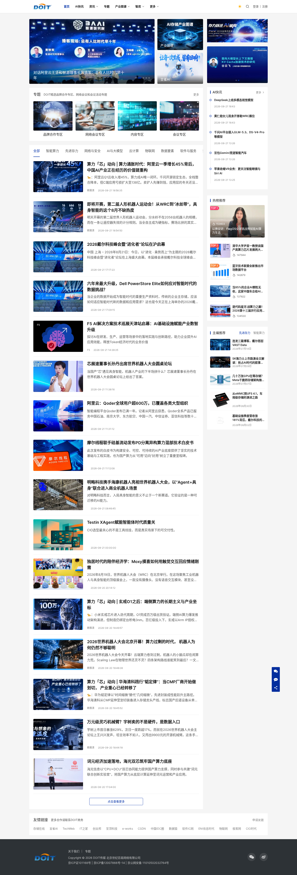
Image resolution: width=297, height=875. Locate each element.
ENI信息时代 (206, 828)
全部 (36, 151)
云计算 (134, 151)
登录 (256, 6)
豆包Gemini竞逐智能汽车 (230, 153)
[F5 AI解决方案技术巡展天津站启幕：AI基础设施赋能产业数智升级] (58, 336)
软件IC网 (188, 828)
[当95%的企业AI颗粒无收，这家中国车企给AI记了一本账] (220, 291)
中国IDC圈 (157, 828)
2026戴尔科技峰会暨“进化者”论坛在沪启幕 (126, 244)
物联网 (150, 151)
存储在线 (39, 828)
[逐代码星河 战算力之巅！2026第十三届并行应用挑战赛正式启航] (220, 312)
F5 (38, 324)
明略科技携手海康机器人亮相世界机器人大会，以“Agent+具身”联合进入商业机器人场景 (141, 485)
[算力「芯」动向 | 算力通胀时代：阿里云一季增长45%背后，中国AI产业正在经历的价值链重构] (58, 176)
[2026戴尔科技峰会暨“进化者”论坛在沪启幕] (58, 257)
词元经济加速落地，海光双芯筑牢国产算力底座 (129, 761)
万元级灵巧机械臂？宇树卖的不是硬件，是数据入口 (133, 722)
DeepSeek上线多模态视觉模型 (233, 100)
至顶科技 (111, 828)
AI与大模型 (115, 151)
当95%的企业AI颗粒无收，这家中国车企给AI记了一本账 (247, 292)
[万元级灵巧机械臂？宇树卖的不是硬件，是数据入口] (58, 734)
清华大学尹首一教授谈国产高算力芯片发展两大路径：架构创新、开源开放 (247, 250)
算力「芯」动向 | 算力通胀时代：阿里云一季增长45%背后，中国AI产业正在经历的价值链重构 (141, 167)
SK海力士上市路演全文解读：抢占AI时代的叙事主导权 (248, 363)
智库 (138, 6)
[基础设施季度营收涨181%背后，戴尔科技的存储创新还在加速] (220, 422)
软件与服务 (188, 151)
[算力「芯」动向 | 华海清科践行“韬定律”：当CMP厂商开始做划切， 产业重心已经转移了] (58, 694)
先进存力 (71, 151)
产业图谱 (120, 6)
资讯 (92, 6)
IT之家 (84, 828)
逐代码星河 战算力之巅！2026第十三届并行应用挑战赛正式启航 (248, 311)
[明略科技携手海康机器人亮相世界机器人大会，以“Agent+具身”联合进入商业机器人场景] (58, 494)
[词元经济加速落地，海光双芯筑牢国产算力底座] (58, 774)
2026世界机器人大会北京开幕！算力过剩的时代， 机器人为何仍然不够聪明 (141, 644)
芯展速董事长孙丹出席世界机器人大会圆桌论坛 (129, 363)
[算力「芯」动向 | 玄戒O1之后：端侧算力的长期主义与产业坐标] (58, 614)
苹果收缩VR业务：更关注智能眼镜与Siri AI (237, 172)
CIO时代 (251, 828)
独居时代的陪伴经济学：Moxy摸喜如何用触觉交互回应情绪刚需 (143, 564)
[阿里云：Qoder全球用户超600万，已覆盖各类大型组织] (58, 415)
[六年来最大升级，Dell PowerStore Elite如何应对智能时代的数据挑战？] (58, 296)
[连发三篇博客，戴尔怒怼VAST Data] (220, 345)
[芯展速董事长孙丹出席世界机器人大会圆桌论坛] (58, 376)
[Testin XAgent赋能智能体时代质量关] (58, 534)
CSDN (142, 828)
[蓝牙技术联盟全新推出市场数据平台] (220, 272)
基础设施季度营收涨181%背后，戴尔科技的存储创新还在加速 (79, 75)
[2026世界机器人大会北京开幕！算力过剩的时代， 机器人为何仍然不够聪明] (58, 654)
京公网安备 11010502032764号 (148, 862)
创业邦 (97, 828)
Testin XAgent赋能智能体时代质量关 (121, 522)
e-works (127, 828)
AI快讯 (79, 6)
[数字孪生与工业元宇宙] (237, 65)
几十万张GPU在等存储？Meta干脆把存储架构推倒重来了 (248, 380)
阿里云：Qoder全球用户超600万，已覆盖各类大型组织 (137, 403)
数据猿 (173, 828)
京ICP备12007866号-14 (109, 862)
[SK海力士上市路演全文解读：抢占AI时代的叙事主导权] (220, 362)
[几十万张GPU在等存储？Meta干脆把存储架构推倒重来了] (220, 380)
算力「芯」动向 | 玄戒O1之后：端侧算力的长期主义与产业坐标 (142, 604)
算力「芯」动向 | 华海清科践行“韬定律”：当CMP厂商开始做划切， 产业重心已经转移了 (141, 684)
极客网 (237, 828)
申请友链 (258, 820)
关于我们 (73, 851)
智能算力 (52, 151)
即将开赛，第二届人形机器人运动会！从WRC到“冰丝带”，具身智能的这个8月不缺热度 (142, 207)
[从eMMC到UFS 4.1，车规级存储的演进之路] (220, 400)
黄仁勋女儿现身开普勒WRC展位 (234, 116)
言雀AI (54, 828)
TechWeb (69, 828)
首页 (67, 6)
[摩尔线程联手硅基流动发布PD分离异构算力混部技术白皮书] (58, 455)
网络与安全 (92, 151)
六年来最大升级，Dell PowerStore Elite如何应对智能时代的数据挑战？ (142, 286)
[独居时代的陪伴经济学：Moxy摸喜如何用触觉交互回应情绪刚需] (58, 574)
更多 (153, 6)
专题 (107, 6)
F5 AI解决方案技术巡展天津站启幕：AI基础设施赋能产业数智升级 (142, 326)
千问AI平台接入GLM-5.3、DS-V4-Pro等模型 (239, 135)
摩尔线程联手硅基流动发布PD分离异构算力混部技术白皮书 (140, 442)
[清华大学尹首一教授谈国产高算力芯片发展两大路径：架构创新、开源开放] (220, 251)
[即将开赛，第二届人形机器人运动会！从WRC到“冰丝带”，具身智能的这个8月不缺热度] (58, 216)
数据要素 (167, 151)
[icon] (252, 857)
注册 (265, 6)
